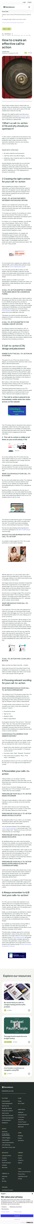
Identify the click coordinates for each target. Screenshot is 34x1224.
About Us (20, 1155)
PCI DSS (20, 1178)
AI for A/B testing (6, 1145)
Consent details (5, 1211)
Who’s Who (4, 1167)
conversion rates (25, 116)
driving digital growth (18, 937)
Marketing (20, 1135)
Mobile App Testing (7, 1108)
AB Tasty (4, 1181)
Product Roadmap (6, 1162)
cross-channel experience (9, 828)
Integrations (5, 1122)
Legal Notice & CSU (22, 1176)
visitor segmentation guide (17, 266)
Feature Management (7, 1103)
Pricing (19, 1101)
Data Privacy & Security (7, 1115)
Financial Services (22, 1114)
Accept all (17, 1216)
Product (20, 1138)
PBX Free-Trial (5, 1106)
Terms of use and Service (24, 1171)
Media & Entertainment (23, 1124)
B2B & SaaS (21, 1126)
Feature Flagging (6, 1137)
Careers (20, 1158)
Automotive (21, 1119)
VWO (3, 1178)
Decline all (17, 1219)
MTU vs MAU (21, 1103)
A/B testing (4, 1131)
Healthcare (20, 1112)
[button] (30, 1)
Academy (4, 1158)
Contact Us (20, 1160)
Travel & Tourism (22, 1122)
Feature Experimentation (8, 1142)
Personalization (6, 310)
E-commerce (21, 1117)
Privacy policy (18, 1211)
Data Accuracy (5, 1113)
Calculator (4, 1165)
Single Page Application (8, 1118)
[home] (9, 7)
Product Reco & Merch (7, 1110)
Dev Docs (4, 1160)
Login (24, 2)
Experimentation (6, 1101)
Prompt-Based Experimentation (6, 1134)
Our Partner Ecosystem (7, 1190)
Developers (21, 1140)
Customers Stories (6, 1155)
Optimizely (4, 1176)
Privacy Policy (21, 1174)
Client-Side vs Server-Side (8, 1147)
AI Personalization (6, 1120)
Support (20, 1162)
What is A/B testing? (24, 529)
